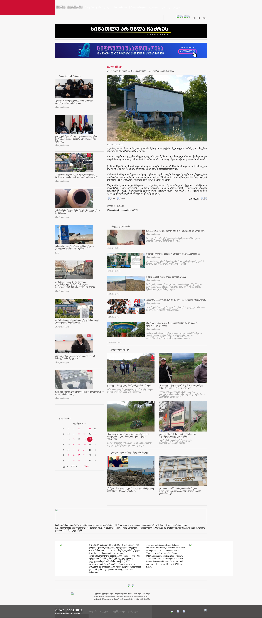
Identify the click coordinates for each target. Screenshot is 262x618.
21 (84, 450)
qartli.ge (120, 206)
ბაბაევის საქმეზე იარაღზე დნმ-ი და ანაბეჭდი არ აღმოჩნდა (175, 231)
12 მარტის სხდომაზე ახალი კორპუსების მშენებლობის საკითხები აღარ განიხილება (76, 176)
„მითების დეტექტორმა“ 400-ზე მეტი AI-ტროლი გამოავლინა (176, 300)
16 (79, 460)
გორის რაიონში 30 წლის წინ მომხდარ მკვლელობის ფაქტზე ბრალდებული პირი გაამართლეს (180, 491)
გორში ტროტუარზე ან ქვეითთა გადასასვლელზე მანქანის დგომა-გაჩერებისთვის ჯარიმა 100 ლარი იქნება (75, 284)
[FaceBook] (199, 78)
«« (62, 423)
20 (84, 444)
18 (84, 434)
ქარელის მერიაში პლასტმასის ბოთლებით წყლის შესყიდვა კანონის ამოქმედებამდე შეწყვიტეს (76, 139)
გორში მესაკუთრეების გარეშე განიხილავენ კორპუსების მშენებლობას (77, 321)
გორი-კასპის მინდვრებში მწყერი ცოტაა (166, 277)
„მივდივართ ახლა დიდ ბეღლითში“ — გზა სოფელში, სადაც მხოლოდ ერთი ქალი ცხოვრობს (128, 436)
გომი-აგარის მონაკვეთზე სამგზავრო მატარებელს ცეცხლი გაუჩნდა (177, 435)
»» (96, 423)
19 (84, 439)
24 (90, 429)
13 (79, 444)
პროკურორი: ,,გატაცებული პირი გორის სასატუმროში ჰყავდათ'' (75, 357)
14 (79, 450)
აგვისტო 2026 (79, 423)
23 (84, 460)
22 (84, 455)
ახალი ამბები (62, 107)
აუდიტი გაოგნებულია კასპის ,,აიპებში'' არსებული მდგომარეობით (74, 102)
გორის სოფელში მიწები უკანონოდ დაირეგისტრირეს (173, 254)
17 (84, 429)
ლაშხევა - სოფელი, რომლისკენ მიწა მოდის (129, 386)
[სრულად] (206, 247)
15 (79, 455)
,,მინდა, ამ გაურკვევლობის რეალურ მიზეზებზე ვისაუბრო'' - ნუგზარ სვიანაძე (130, 489)
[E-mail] (120, 199)
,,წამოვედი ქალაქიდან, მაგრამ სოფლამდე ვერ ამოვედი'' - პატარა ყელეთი (181, 387)
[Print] (111, 199)
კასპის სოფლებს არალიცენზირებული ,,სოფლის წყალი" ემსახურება (74, 247)
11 (79, 434)
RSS (57, 253)
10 (79, 429)
